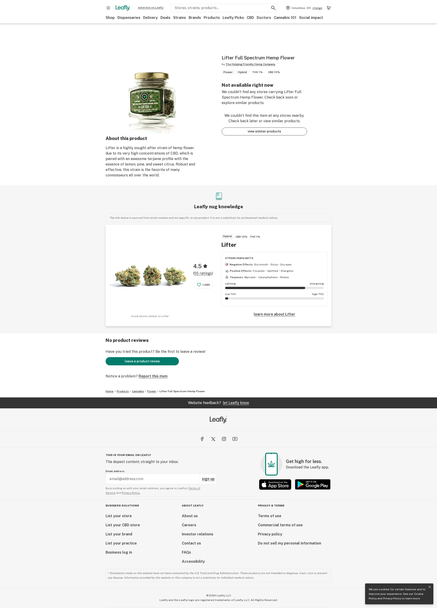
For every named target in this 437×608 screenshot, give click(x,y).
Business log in (119, 552)
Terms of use (269, 516)
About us (190, 516)
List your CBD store (123, 525)
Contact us (191, 543)
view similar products (264, 131)
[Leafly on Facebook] (202, 439)
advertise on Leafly (150, 7)
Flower (151, 391)
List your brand (119, 534)
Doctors (264, 17)
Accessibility (193, 561)
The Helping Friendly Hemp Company (250, 64)
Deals (165, 17)
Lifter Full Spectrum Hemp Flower (182, 391)
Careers (189, 525)
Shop (110, 17)
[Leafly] (123, 8)
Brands (195, 17)
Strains (179, 17)
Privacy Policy (392, 598)
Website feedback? (218, 403)
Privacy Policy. (131, 492)
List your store (119, 516)
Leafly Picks (233, 17)
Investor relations (197, 534)
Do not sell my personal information (289, 543)
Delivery (150, 17)
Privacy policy (270, 534)
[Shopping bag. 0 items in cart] (328, 8)
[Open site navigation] (108, 8)
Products (212, 17)
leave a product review (142, 361)
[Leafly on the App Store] (275, 484)
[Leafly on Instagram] (223, 439)
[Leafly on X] (213, 439)
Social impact (311, 17)
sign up (208, 479)
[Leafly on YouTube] (234, 439)
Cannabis (138, 391)
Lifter (228, 245)
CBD (250, 17)
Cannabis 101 (285, 17)
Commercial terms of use (280, 525)
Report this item (153, 376)
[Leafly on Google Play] (312, 484)
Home (110, 391)
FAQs (186, 552)
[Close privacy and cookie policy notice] (430, 587)
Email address (115, 471)
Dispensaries (128, 17)
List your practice (121, 543)
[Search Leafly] (273, 8)
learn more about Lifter (274, 314)
